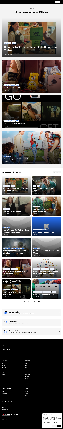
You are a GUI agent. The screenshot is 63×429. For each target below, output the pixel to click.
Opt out (54, 425)
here (56, 422)
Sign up (57, 1)
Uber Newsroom (5, 2)
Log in (53, 1)
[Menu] (61, 2)
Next (39, 301)
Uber (3, 345)
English (5, 407)
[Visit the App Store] (14, 414)
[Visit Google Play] (6, 414)
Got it (59, 425)
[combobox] (53, 172)
